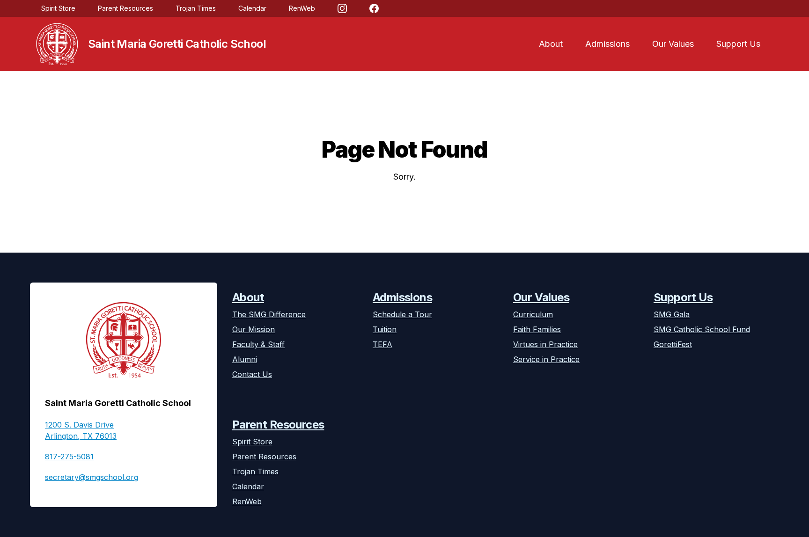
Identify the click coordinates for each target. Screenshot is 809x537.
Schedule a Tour (402, 314)
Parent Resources (125, 8)
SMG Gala (672, 314)
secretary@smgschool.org (91, 477)
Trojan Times (196, 8)
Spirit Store (58, 8)
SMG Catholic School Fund (702, 329)
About (551, 44)
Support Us (738, 44)
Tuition (385, 329)
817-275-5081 (69, 456)
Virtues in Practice (545, 344)
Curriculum (533, 314)
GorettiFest (673, 344)
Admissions (607, 44)
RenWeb (302, 8)
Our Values (673, 44)
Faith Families (537, 329)
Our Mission (253, 329)
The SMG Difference (269, 314)
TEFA (382, 344)
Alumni (244, 359)
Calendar (252, 8)
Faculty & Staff (258, 344)
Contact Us (252, 374)
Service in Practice (546, 359)
